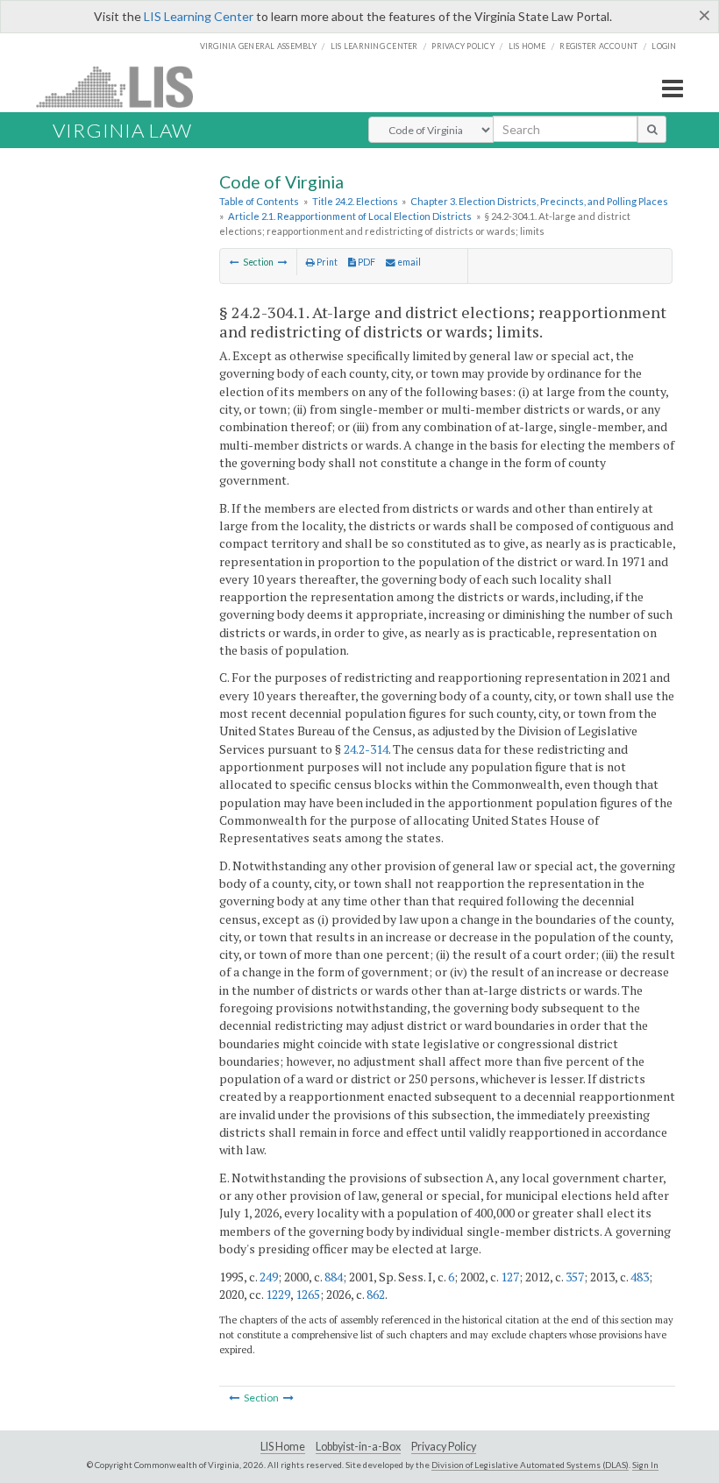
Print (326, 262)
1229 (278, 1294)
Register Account (598, 46)
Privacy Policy (463, 46)
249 (269, 1276)
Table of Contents (259, 201)
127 (510, 1276)
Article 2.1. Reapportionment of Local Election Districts (350, 216)
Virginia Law (122, 130)
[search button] (651, 129)
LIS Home (282, 1446)
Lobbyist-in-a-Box (358, 1446)
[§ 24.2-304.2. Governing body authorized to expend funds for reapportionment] (283, 262)
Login (663, 46)
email (408, 262)
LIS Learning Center (198, 16)
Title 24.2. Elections (355, 201)
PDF (365, 262)
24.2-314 (366, 749)
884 (333, 1276)
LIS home (527, 46)
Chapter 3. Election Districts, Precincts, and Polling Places (539, 201)
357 (575, 1276)
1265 (307, 1294)
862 (376, 1294)
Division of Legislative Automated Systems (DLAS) (530, 1464)
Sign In (645, 1464)
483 (639, 1276)
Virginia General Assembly (258, 46)
